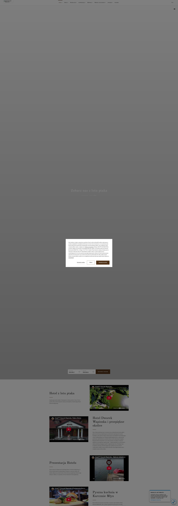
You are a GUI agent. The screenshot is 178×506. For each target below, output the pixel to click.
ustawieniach (71, 257)
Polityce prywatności (89, 247)
